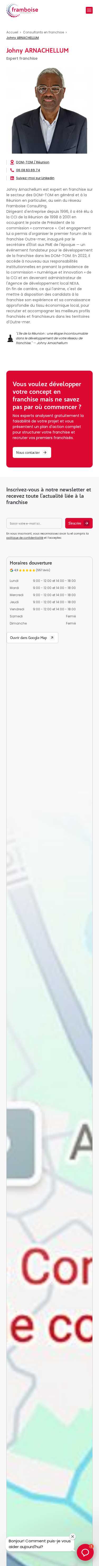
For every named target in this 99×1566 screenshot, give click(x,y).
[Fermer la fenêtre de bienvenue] (72, 1536)
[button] (89, 10)
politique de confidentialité (24, 538)
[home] (22, 10)
